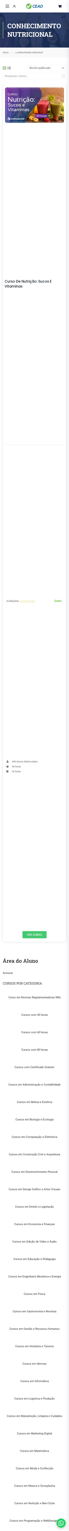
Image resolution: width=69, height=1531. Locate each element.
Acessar (8, 973)
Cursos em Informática (34, 1381)
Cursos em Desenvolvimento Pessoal (34, 1171)
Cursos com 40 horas (34, 1015)
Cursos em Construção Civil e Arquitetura (34, 1154)
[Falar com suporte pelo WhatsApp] (61, 1523)
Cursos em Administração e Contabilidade (34, 1084)
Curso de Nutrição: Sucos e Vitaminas (28, 284)
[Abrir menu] (7, 6)
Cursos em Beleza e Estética (34, 1102)
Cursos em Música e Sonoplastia (34, 1485)
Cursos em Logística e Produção (34, 1398)
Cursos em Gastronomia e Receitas (34, 1311)
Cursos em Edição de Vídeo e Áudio (34, 1241)
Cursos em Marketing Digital (34, 1433)
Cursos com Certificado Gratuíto (34, 1067)
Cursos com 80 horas (34, 1049)
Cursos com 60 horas (34, 1032)
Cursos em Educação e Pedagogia (34, 1259)
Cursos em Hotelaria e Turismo (34, 1346)
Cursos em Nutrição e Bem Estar (34, 1503)
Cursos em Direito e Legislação (34, 1206)
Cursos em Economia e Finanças (34, 1224)
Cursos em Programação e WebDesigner (34, 1520)
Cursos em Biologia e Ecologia (34, 1119)
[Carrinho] (59, 6)
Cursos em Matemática (34, 1451)
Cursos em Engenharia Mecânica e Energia (34, 1276)
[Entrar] (14, 6)
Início (5, 52)
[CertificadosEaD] (34, 6)
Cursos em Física (34, 1294)
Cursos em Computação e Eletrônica (34, 1137)
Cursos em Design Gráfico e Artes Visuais (34, 1189)
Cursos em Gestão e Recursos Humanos (34, 1328)
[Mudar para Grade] (4, 68)
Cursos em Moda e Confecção (34, 1468)
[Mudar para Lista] (9, 68)
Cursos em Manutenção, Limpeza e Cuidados (34, 1416)
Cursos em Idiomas (34, 1363)
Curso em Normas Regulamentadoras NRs (34, 997)
